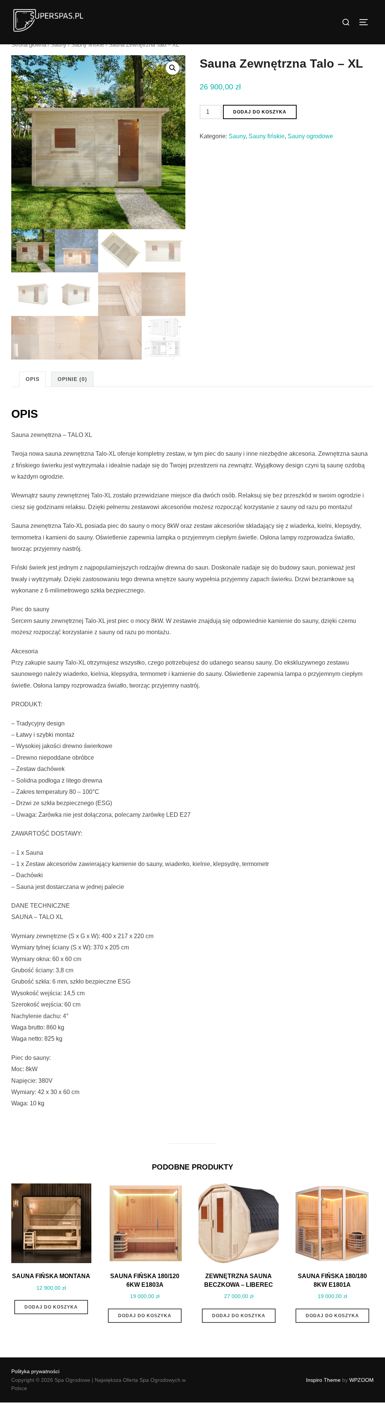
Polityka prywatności (35, 1371)
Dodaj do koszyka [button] (51, 1307)
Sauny (59, 45)
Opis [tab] (32, 379)
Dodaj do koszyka (259, 112)
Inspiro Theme (323, 1380)
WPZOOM (361, 1380)
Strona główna (28, 45)
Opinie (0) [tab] (72, 379)
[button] (172, 68)
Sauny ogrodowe (310, 136)
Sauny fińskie (87, 45)
